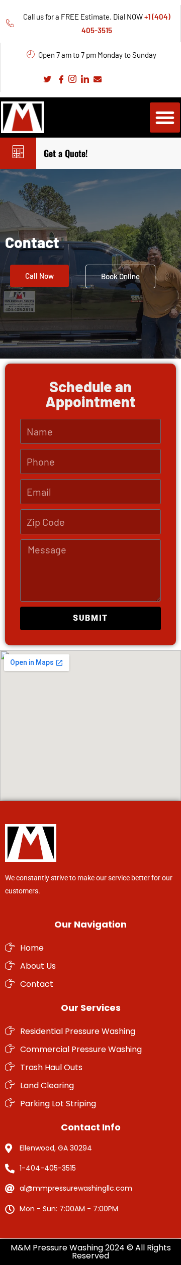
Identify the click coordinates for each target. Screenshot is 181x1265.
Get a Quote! (65, 153)
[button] (165, 117)
